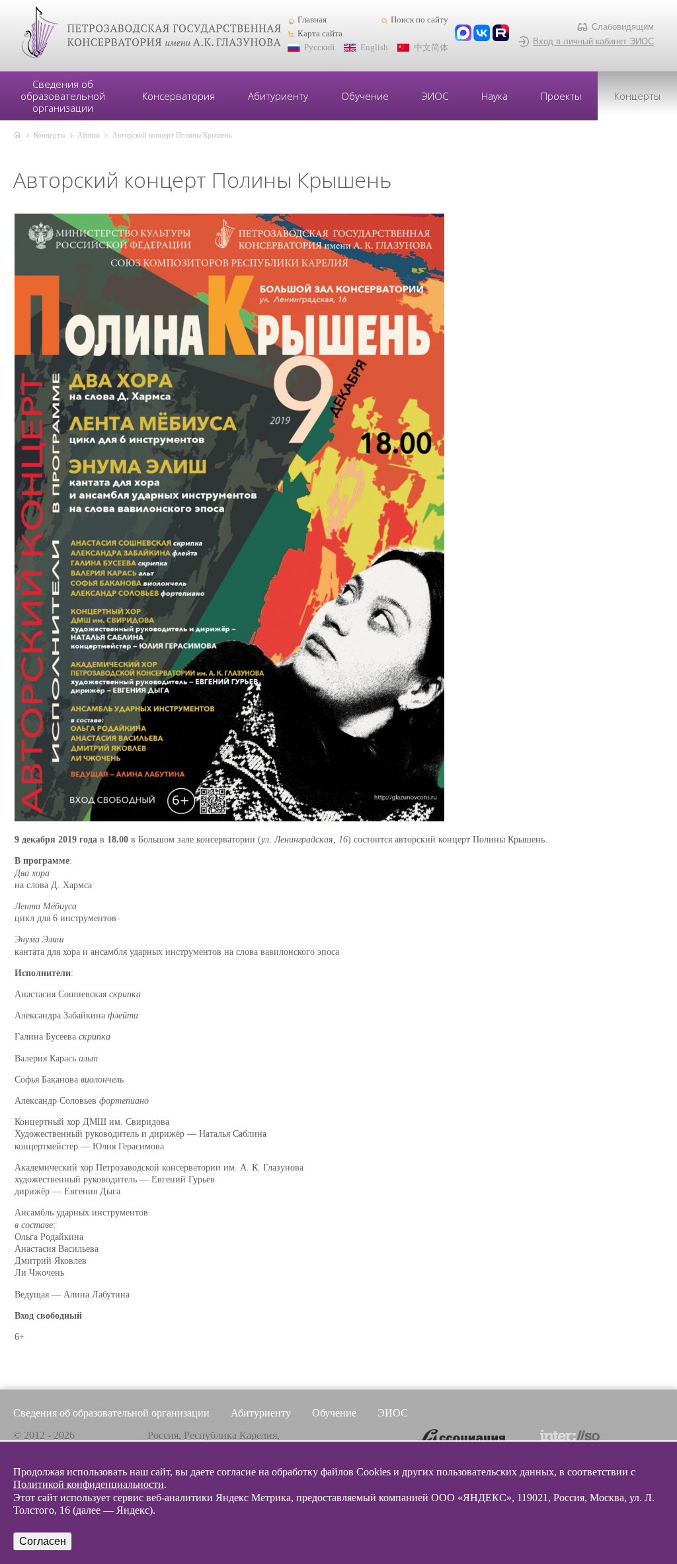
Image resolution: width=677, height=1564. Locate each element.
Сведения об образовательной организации (62, 96)
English (374, 47)
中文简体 (431, 47)
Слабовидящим (623, 27)
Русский (319, 47)
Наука (494, 96)
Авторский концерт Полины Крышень (172, 135)
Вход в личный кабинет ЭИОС (593, 41)
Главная (312, 19)
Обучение (365, 96)
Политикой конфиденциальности (88, 1484)
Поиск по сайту (419, 19)
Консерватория (178, 96)
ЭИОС (435, 96)
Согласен (42, 1541)
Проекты (561, 96)
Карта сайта (320, 33)
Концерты (637, 96)
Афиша (88, 135)
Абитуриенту (278, 96)
